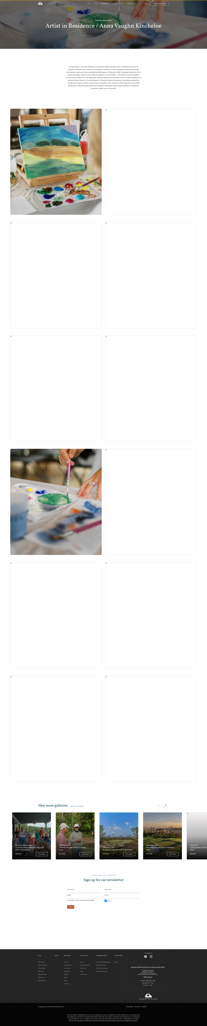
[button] (165, 805)
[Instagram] (151, 956)
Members (144, 1006)
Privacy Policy (129, 1006)
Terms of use (137, 1006)
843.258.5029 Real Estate (148, 973)
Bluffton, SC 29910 (148, 971)
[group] (31, 835)
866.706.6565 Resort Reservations (148, 974)
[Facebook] (145, 956)
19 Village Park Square (148, 970)
